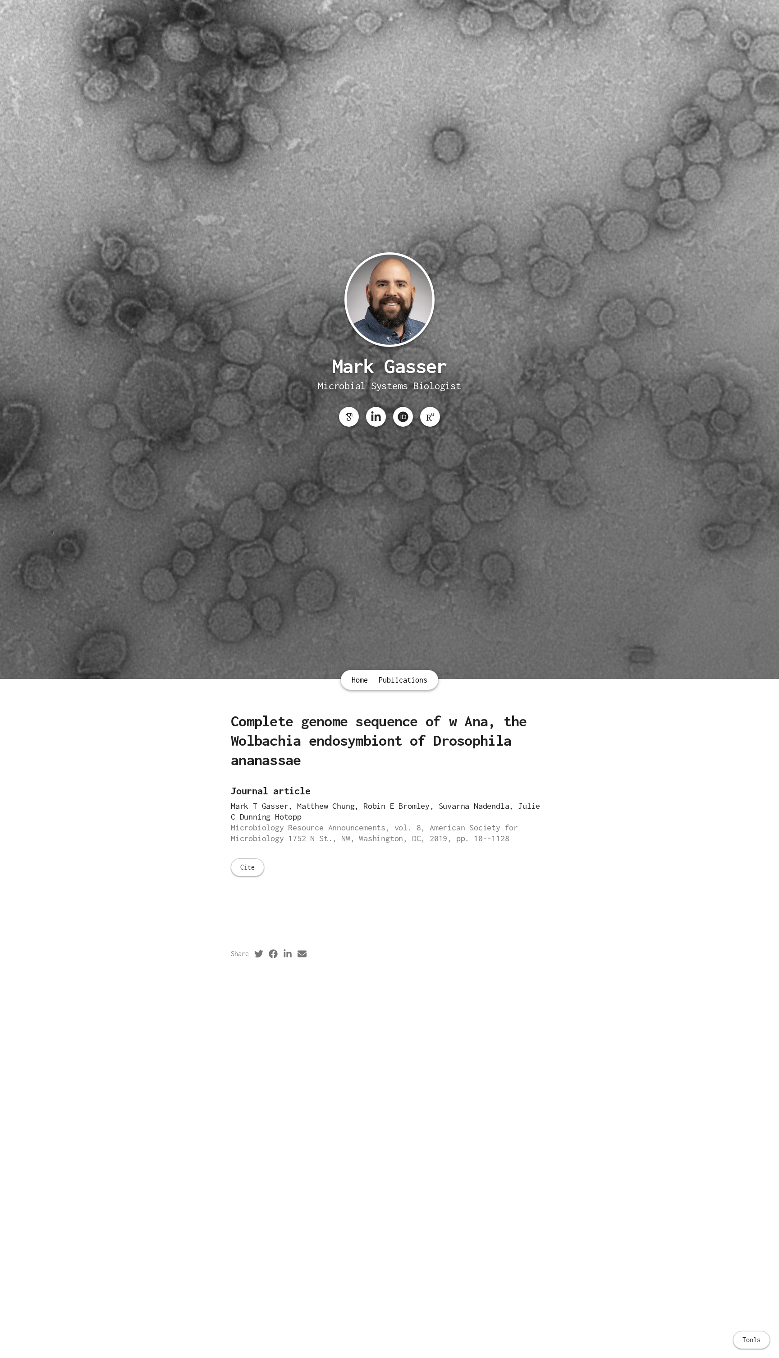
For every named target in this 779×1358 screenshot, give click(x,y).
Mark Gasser (389, 366)
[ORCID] (403, 417)
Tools (751, 1340)
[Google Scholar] (349, 417)
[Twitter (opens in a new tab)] (258, 953)
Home (360, 680)
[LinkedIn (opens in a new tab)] (287, 953)
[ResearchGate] (430, 417)
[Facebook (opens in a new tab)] (273, 953)
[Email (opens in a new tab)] (302, 953)
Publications (403, 680)
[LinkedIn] (376, 417)
